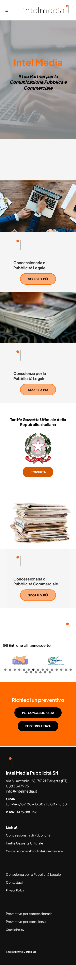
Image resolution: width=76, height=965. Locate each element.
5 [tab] (24, 670)
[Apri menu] (6, 10)
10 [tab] (47, 670)
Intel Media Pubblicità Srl (32, 773)
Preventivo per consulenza (26, 921)
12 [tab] (57, 670)
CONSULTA (38, 472)
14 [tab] (66, 670)
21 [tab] (50, 672)
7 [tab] (33, 670)
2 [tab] (10, 670)
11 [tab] (52, 670)
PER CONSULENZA (38, 726)
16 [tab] (26, 672)
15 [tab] (71, 670)
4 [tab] (19, 670)
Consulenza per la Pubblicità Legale (33, 874)
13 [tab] (61, 670)
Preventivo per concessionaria (29, 913)
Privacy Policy (15, 890)
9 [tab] (43, 670)
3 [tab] (15, 670)
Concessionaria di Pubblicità (28, 835)
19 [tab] (40, 672)
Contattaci (14, 882)
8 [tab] (38, 670)
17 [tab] (31, 672)
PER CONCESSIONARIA (38, 713)
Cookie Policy (15, 929)
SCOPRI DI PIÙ (38, 279)
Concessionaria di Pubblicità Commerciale (34, 851)
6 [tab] (29, 670)
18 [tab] (36, 672)
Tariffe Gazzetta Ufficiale (24, 843)
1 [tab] (5, 670)
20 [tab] (45, 672)
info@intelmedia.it (21, 791)
